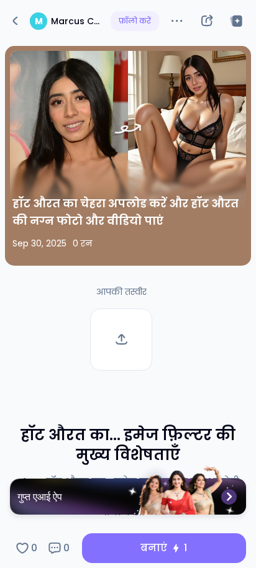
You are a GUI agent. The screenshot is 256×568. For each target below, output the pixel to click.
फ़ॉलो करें (135, 21)
